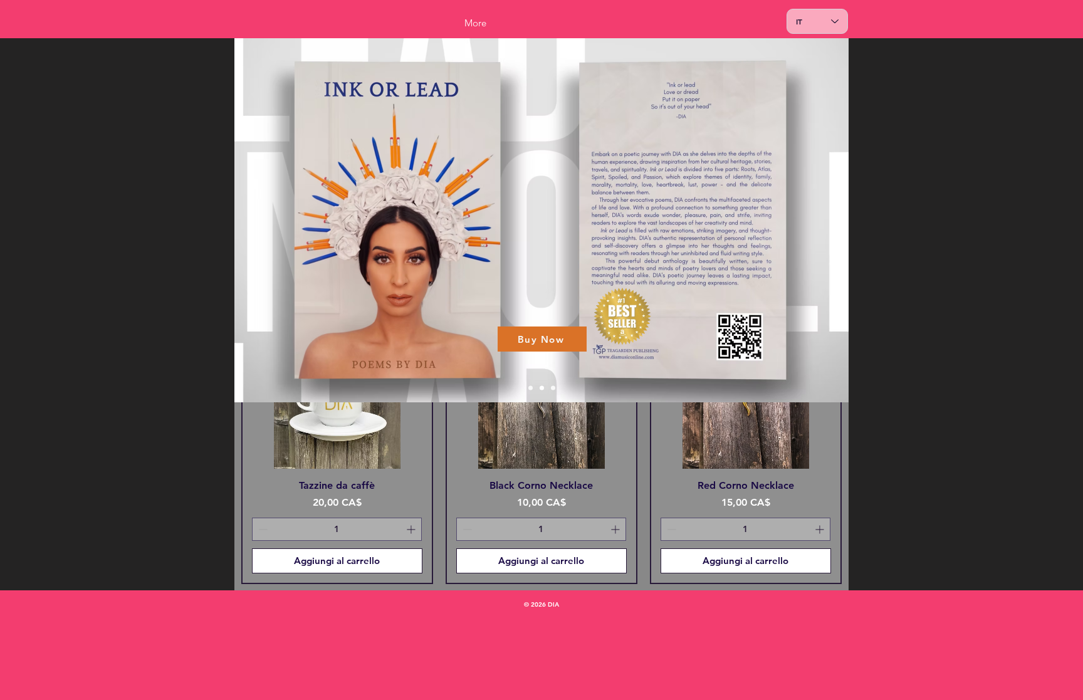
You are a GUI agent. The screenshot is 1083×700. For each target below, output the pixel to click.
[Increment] (412, 529)
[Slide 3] (553, 388)
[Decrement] (261, 529)
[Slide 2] (542, 388)
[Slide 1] (530, 388)
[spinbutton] (336, 529)
